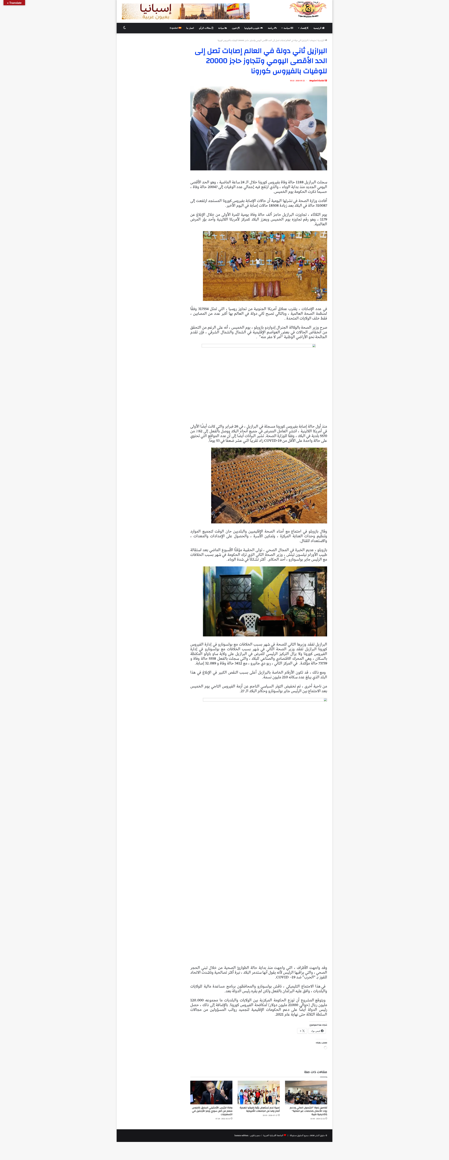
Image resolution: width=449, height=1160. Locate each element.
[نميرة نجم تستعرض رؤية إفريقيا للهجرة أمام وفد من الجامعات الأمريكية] (259, 1092)
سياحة (221, 28)
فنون (234, 28)
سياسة (287, 28)
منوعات (313, 40)
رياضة (271, 28)
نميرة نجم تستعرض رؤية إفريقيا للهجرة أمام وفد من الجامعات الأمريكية (260, 1109)
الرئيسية (317, 28)
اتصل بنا (190, 28)
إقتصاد (303, 28)
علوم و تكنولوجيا (252, 28)
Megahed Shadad (316, 80)
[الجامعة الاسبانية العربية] (308, 9)
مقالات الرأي (205, 28)
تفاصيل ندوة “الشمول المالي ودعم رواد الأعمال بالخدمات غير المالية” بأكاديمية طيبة (308, 1111)
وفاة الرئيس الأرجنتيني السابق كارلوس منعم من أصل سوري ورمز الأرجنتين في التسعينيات (212, 1111)
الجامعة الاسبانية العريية (273, 1136)
